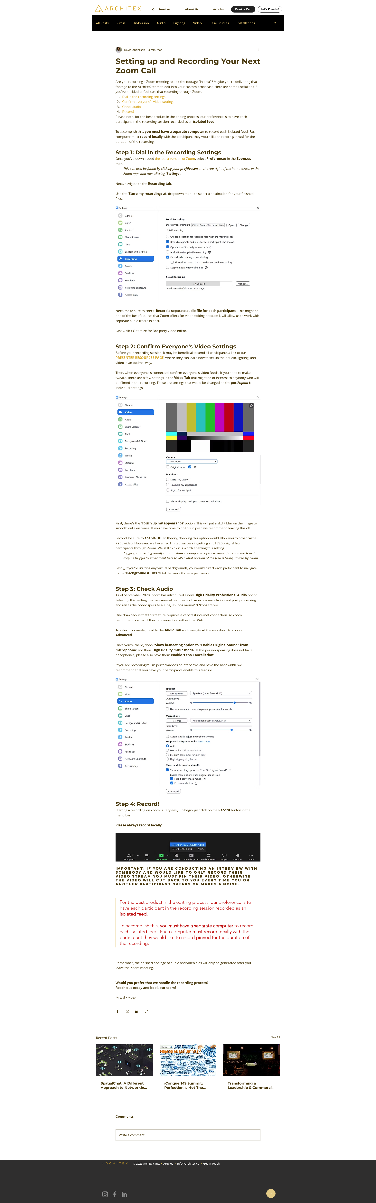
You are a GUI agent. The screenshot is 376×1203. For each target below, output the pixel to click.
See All (275, 1037)
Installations (246, 23)
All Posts (102, 23)
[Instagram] (105, 1194)
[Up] (271, 1193)
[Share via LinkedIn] (136, 1011)
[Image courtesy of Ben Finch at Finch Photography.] (251, 1060)
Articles (168, 1163)
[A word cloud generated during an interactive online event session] (188, 1060)
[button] (161, 8)
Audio (161, 23)
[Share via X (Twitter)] (127, 1011)
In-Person (141, 23)
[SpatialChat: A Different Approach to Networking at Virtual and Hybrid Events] (124, 1060)
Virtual (121, 23)
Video (197, 23)
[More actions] (258, 49)
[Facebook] (114, 1194)
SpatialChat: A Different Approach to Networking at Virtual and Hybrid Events (124, 1085)
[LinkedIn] (124, 1194)
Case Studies (219, 23)
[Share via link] (146, 1011)
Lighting (179, 23)
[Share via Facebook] (117, 1011)
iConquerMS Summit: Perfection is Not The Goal (183, 1085)
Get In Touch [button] (211, 1163)
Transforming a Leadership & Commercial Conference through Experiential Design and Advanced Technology (251, 1085)
